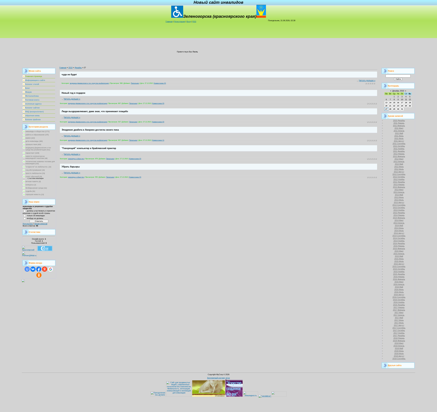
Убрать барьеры (71, 166)
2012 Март (399, 159)
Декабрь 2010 (398, 91)
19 (410, 103)
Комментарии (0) (160, 83)
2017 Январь (399, 307)
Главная (169, 21)
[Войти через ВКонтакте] (33, 269)
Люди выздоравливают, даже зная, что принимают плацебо (95, 111)
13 (386, 103)
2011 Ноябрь (398, 149)
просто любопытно (33, 173)
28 (390, 109)
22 (394, 106)
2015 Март (399, 251)
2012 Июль (399, 169)
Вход (189, 21)
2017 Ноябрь (399, 333)
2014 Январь (399, 215)
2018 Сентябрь (398, 359)
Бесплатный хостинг (216, 378)
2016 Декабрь (399, 305)
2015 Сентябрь (398, 266)
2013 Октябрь (399, 208)
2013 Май (399, 195)
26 (410, 106)
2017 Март (399, 312)
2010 (70, 68)
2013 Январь (399, 184)
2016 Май (399, 287)
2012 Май (399, 164)
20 (386, 106)
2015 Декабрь (399, 274)
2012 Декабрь (399, 182)
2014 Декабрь (399, 243)
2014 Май (399, 225)
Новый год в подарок (73, 93)
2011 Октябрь (399, 146)
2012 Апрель (398, 161)
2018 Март (399, 343)
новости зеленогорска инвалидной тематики (35, 157)
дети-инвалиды (32, 141)
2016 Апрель (398, 284)
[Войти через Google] (50, 269)
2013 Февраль (399, 187)
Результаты (28, 224)
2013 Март (399, 190)
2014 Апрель (398, 223)
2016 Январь (399, 277)
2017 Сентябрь (398, 328)
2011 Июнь (399, 136)
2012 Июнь (399, 167)
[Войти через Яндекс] (44, 269)
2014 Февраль (399, 218)
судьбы (28, 191)
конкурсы (29, 185)
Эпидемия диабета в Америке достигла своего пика (90, 130)
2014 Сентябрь (398, 236)
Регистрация (179, 21)
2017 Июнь (399, 320)
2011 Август (399, 141)
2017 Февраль (399, 310)
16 (398, 103)
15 (394, 103)
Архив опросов (40, 224)
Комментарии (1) (158, 140)
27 (386, 109)
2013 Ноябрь (399, 210)
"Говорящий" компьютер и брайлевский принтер (89, 148)
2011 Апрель (399, 131)
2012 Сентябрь (398, 174)
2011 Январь (398, 123)
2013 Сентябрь (398, 205)
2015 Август (399, 264)
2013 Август (399, 202)
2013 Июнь (399, 197)
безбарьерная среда (34, 188)
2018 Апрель (398, 346)
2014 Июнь (399, 228)
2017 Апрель (398, 315)
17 (402, 103)
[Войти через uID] (27, 269)
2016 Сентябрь (398, 297)
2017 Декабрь (399, 336)
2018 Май (399, 348)
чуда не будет (69, 74)
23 (398, 106)
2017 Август (399, 325)
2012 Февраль (399, 156)
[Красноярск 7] (23, 281)
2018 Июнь (399, 351)
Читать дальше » (367, 80)
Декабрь (78, 68)
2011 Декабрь (399, 151)
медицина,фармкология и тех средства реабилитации (38, 149)
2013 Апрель (398, 192)
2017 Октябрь (399, 330)
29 (394, 109)
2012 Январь (399, 154)
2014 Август (399, 233)
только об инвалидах (36, 216)
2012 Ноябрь (399, 179)
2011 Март (398, 128)
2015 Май (399, 256)
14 (390, 103)
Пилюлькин (135, 83)
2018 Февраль (399, 341)
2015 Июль (399, 261)
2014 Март (399, 220)
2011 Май (399, 133)
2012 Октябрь (399, 177)
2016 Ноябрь (399, 302)
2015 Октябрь (399, 269)
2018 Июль (399, 353)
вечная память (31, 181)
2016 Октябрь (399, 300)
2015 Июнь (399, 259)
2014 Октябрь (399, 238)
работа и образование (35, 135)
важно (28, 138)
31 (402, 109)
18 (406, 103)
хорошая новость (33, 194)
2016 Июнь (399, 289)
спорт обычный (32, 176)
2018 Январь (399, 338)
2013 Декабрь (399, 213)
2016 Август (399, 295)
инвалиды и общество (35, 131)
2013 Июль (399, 200)
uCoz (227, 378)
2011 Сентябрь (399, 144)
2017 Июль (399, 323)
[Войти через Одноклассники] (38, 275)
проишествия (31, 144)
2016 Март (399, 282)
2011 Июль (399, 138)
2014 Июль (399, 231)
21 (390, 106)
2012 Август (399, 172)
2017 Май (399, 318)
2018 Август (399, 356)
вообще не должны (35, 218)
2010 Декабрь (399, 120)
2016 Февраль (399, 279)
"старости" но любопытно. (36, 167)
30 (398, 109)
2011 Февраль (399, 126)
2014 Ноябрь (399, 241)
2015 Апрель (398, 254)
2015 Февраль (399, 248)
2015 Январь (399, 246)
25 (406, 106)
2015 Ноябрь (399, 272)
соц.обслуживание (33, 170)
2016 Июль (399, 292)
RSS (194, 21)
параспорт (29, 153)
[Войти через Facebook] (38, 269)
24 (402, 106)
